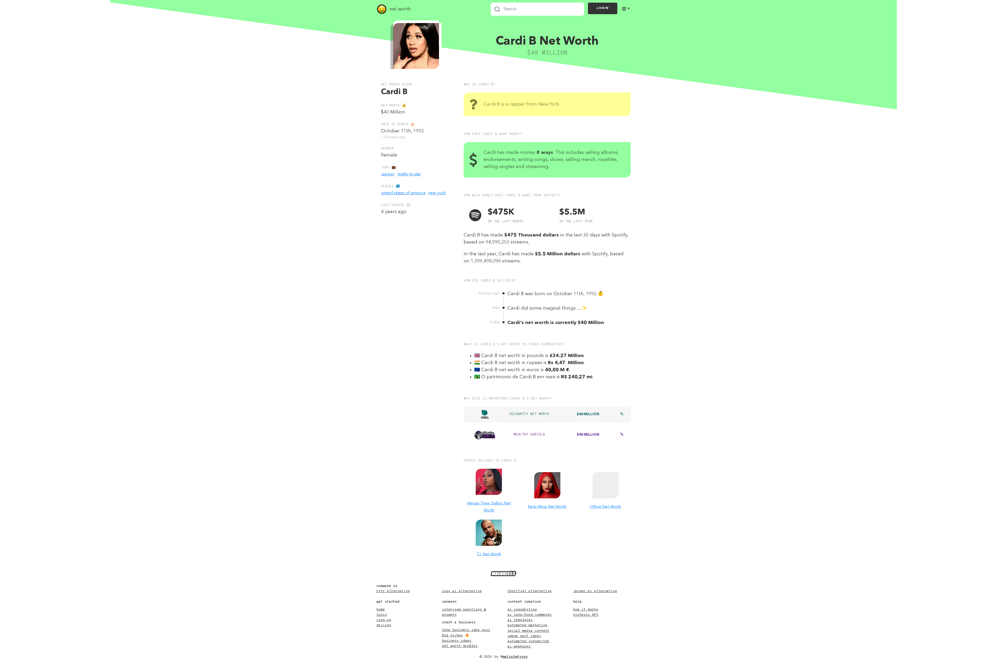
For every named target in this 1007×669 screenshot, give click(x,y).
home (380, 609)
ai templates (520, 620)
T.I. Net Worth (489, 554)
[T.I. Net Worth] (489, 533)
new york (437, 193)
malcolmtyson (515, 657)
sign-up (383, 620)
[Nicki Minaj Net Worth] (547, 485)
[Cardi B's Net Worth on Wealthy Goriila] (621, 435)
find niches (452, 635)
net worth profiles (460, 646)
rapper (387, 174)
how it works (585, 609)
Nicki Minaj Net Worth (547, 507)
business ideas (456, 641)
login (381, 615)
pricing (383, 625)
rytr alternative (393, 591)
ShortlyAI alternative (529, 591)
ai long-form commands (529, 615)
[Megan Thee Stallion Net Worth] (489, 482)
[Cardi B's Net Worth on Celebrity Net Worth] (621, 414)
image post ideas (524, 636)
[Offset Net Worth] (605, 485)
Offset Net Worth (605, 507)
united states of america (403, 193)
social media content (528, 631)
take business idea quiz (466, 630)
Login (603, 8)
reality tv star (409, 174)
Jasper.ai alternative (595, 591)
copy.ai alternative (462, 591)
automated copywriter (528, 641)
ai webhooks (519, 646)
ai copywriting (522, 609)
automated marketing (527, 625)
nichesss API (585, 615)
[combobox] (537, 9)
